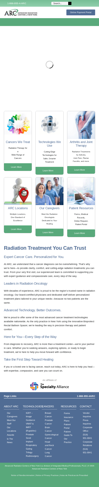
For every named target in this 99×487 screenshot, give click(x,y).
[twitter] (86, 3)
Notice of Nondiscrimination (22, 475)
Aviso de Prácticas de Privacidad (74, 475)
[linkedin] (94, 3)
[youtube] (90, 3)
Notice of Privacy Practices (47, 475)
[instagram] (78, 3)
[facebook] (82, 3)
